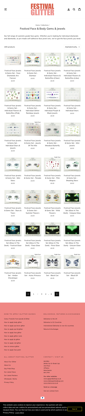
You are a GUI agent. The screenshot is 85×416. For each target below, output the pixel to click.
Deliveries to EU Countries (52, 322)
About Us (7, 365)
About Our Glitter (10, 362)
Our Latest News (10, 372)
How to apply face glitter (12, 332)
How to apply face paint (12, 350)
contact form (53, 391)
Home (38, 25)
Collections (44, 25)
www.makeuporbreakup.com (53, 381)
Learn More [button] (19, 413)
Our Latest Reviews (11, 375)
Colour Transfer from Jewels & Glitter (17, 319)
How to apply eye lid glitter (13, 329)
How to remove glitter (11, 346)
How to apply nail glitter (12, 343)
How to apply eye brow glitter (14, 325)
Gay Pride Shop (9, 368)
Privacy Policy (9, 382)
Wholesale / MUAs (10, 379)
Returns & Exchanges (51, 329)
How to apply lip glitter (12, 339)
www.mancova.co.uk (51, 383)
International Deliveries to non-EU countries (59, 325)
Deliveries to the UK (50, 319)
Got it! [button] (74, 409)
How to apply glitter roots (13, 336)
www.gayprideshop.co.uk (52, 378)
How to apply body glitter (13, 322)
